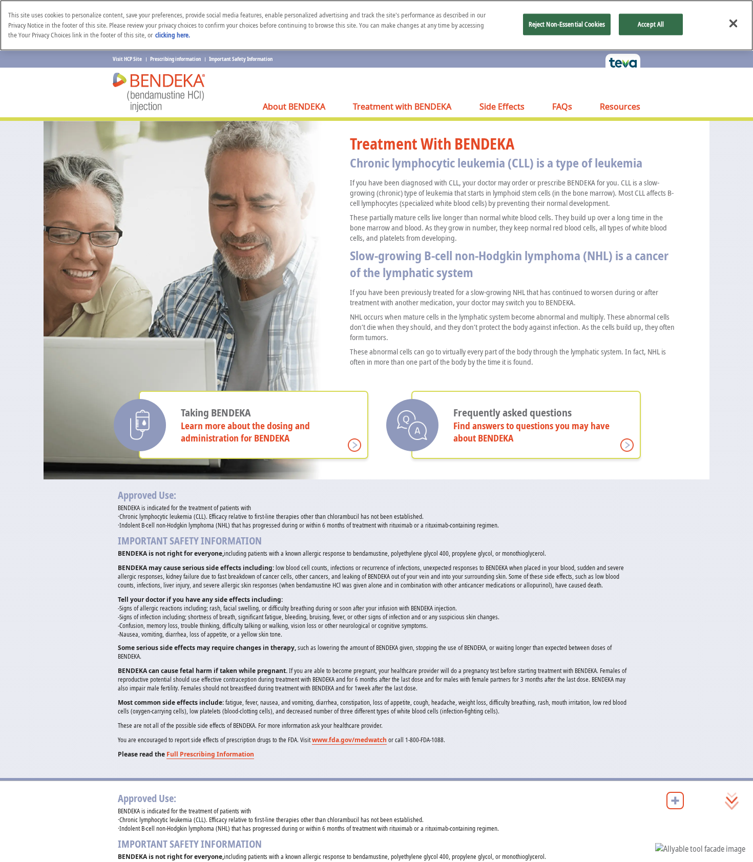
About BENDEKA (294, 106)
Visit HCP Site (127, 58)
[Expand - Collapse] (675, 800)
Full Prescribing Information (210, 754)
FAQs (562, 106)
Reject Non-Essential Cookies (567, 24)
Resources (620, 106)
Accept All (651, 24)
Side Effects (502, 106)
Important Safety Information (241, 58)
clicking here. (172, 34)
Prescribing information (175, 58)
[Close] (733, 23)
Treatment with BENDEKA (402, 106)
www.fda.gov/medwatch (349, 739)
